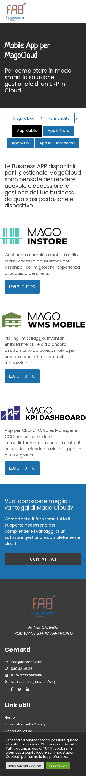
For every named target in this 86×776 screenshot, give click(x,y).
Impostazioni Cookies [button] (24, 765)
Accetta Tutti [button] (58, 765)
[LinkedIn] (27, 689)
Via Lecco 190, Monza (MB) (33, 682)
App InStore (58, 130)
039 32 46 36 (21, 668)
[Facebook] (12, 689)
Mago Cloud (23, 118)
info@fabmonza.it (26, 661)
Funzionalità (59, 118)
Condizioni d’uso (18, 731)
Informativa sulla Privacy (25, 724)
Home (10, 717)
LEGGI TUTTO (22, 286)
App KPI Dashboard (57, 143)
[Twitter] (19, 689)
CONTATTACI (43, 559)
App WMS (20, 143)
